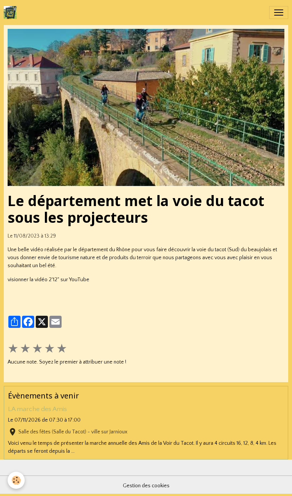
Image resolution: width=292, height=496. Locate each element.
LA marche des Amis (37, 409)
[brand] (12, 12)
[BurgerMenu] (278, 12)
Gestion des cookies (146, 486)
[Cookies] (16, 480)
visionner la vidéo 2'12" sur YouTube (48, 280)
